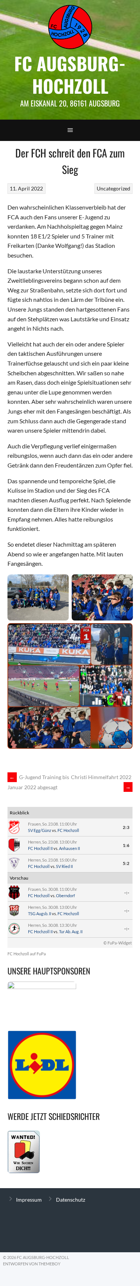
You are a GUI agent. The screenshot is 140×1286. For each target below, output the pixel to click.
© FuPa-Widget (117, 942)
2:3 (126, 827)
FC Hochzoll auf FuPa (26, 953)
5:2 (126, 863)
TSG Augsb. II (39, 913)
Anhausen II (69, 848)
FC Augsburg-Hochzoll (70, 74)
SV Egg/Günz (39, 830)
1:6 (126, 845)
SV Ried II (64, 866)
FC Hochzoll (68, 830)
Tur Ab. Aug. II (71, 931)
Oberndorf (65, 895)
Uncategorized (113, 188)
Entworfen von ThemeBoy (31, 1263)
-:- (127, 892)
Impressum (29, 1199)
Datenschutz (70, 1199)
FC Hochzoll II (40, 848)
